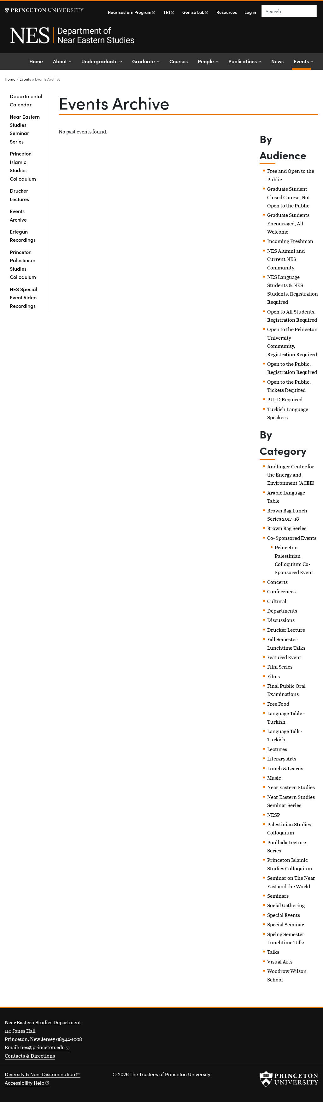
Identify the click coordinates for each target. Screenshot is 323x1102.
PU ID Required (284, 399)
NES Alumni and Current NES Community (286, 259)
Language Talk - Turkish (284, 735)
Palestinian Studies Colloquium (289, 828)
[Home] (72, 38)
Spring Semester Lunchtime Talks (286, 938)
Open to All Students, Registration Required (292, 315)
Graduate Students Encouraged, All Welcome (288, 223)
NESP (273, 814)
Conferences (281, 591)
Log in (250, 12)
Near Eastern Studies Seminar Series (25, 129)
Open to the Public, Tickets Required (289, 385)
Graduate (143, 61)
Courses (178, 61)
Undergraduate (99, 61)
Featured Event (284, 657)
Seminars (278, 895)
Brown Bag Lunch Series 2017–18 (287, 514)
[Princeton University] (44, 10)
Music (274, 777)
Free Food (278, 703)
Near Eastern (129, 12)
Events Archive (18, 215)
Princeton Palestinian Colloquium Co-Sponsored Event (294, 560)
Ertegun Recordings (23, 235)
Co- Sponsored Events (291, 537)
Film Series (279, 666)
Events (302, 61)
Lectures (277, 749)
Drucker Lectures (19, 194)
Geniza (193, 12)
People (206, 61)
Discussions (281, 620)
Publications (242, 61)
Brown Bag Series (286, 528)
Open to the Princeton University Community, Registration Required (292, 341)
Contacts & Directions (30, 1055)
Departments (282, 610)
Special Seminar (285, 924)
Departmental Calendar (26, 100)
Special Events (283, 914)
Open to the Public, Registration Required (292, 368)
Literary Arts (281, 758)
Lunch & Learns (285, 768)
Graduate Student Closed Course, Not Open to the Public (288, 197)
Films (273, 676)
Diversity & (40, 1074)
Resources (226, 12)
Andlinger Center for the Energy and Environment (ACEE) (290, 475)
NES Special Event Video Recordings (23, 297)
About (60, 61)
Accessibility (24, 1082)
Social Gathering (286, 905)
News (277, 61)
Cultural (276, 601)
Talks (273, 951)
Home (36, 61)
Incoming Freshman (290, 241)
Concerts (277, 581)
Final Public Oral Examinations (286, 690)
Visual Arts (279, 961)
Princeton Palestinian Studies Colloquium (23, 264)
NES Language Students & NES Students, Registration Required (292, 289)
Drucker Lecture (286, 629)
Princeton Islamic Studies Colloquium (23, 166)
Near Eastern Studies (291, 787)
